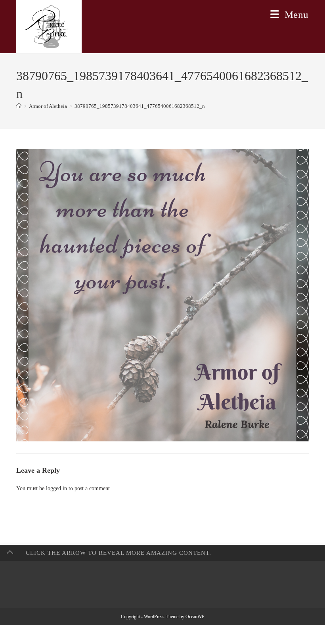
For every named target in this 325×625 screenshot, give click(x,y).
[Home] (18, 106)
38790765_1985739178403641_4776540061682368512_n (140, 106)
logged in (56, 488)
